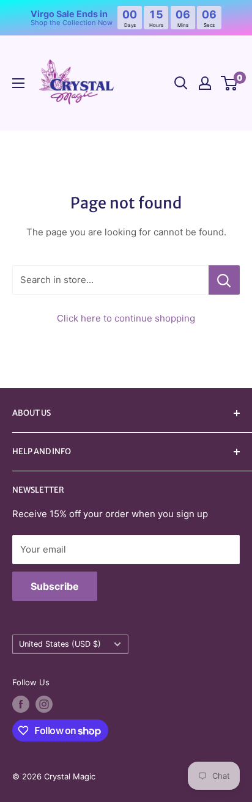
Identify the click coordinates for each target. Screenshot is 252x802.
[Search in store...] (224, 280)
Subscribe (55, 586)
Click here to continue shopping (126, 318)
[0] (229, 83)
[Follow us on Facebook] (20, 704)
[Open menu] (18, 83)
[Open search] (181, 83)
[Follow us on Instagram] (44, 704)
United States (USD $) (60, 644)
